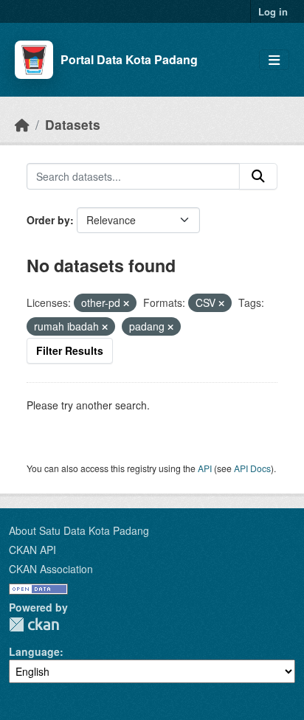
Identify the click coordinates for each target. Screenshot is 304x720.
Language (34, 651)
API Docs (252, 468)
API (205, 468)
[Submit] (258, 176)
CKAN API (32, 549)
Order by (48, 219)
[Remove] (126, 303)
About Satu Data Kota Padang (79, 530)
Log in (273, 11)
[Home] (22, 124)
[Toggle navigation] (274, 60)
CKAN (34, 624)
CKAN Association (51, 568)
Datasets (72, 124)
